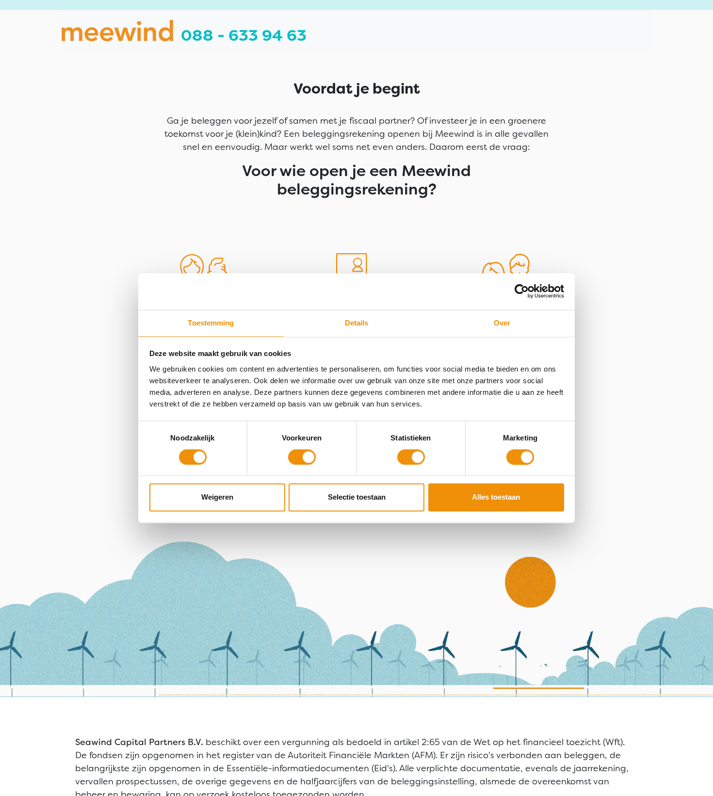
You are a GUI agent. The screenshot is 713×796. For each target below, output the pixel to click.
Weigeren (217, 497)
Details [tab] (357, 323)
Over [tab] (502, 323)
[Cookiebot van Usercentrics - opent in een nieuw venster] (528, 291)
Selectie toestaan (357, 497)
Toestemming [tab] (211, 323)
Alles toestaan (496, 497)
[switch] (302, 457)
